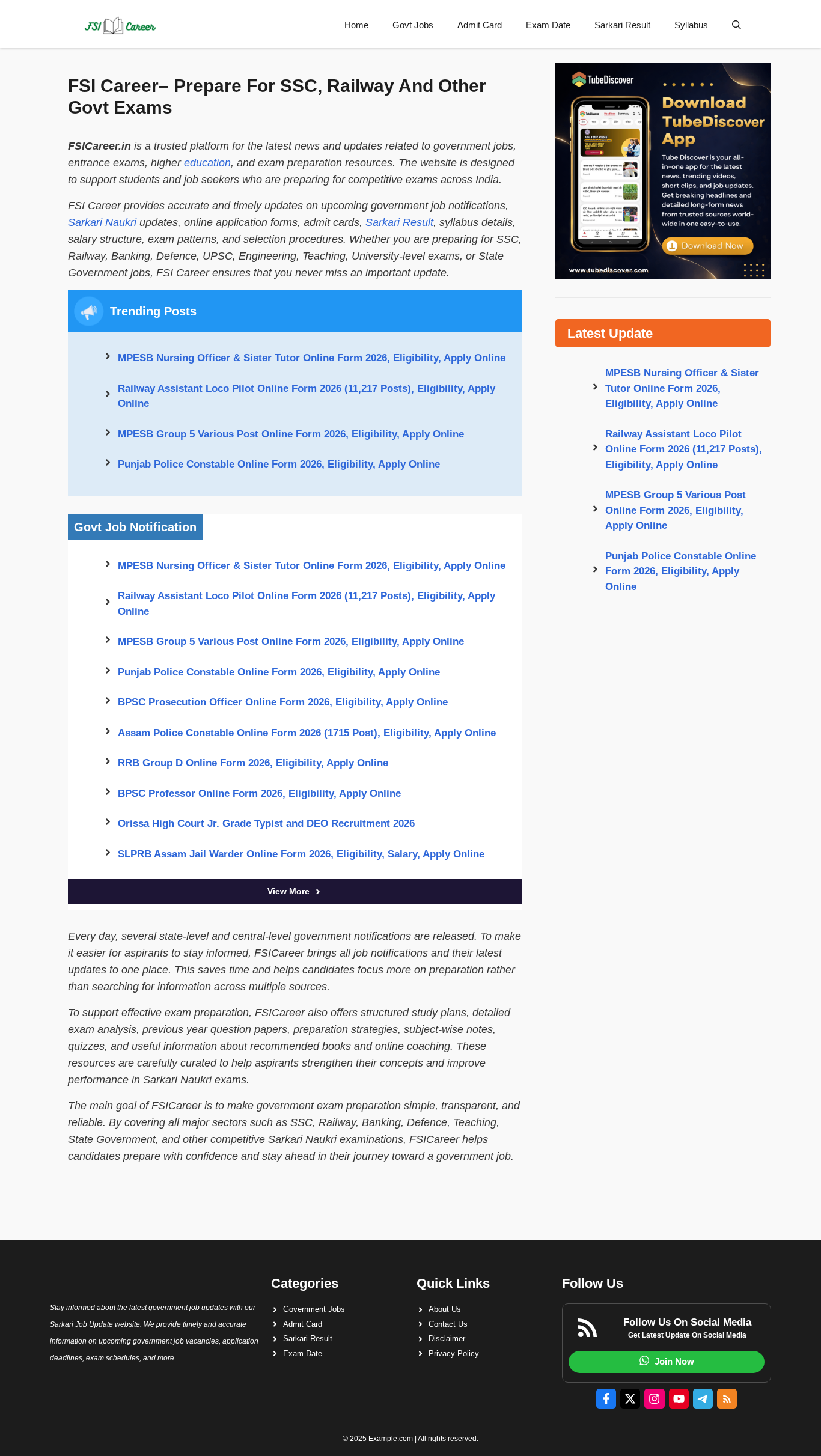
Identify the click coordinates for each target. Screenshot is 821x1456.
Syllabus (691, 25)
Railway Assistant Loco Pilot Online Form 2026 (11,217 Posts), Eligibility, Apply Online (306, 396)
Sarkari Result (622, 25)
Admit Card (479, 25)
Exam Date (548, 25)
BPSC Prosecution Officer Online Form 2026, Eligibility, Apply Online (283, 702)
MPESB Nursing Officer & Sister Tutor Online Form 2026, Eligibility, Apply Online (311, 358)
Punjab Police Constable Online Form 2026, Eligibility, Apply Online (279, 464)
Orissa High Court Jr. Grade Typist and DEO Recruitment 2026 (266, 823)
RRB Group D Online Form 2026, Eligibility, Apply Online (253, 763)
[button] (736, 25)
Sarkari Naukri (102, 222)
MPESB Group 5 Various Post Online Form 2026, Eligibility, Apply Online (291, 434)
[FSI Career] (119, 25)
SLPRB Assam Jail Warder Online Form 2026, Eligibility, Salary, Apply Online (301, 854)
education (207, 163)
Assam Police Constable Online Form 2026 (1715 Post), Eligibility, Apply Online (307, 733)
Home (356, 25)
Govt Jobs (412, 25)
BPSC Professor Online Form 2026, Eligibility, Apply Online (259, 793)
